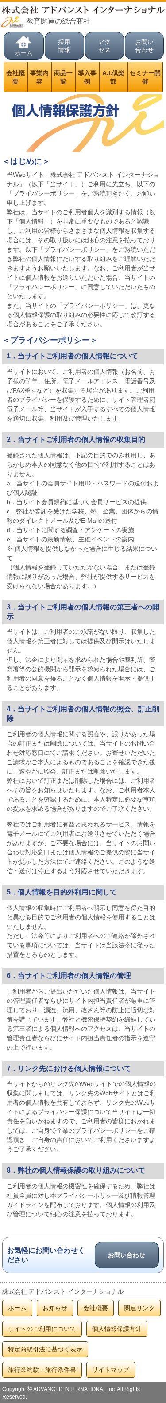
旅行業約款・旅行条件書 (42, 1369)
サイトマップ (110, 1369)
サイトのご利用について (42, 1328)
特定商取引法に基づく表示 (45, 1349)
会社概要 (15, 76)
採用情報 (64, 45)
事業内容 (39, 76)
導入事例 (87, 76)
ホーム (23, 53)
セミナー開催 (145, 76)
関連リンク (139, 1307)
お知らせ (54, 1307)
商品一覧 (63, 76)
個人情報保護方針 (117, 1328)
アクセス (104, 45)
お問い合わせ (144, 45)
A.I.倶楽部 (113, 76)
